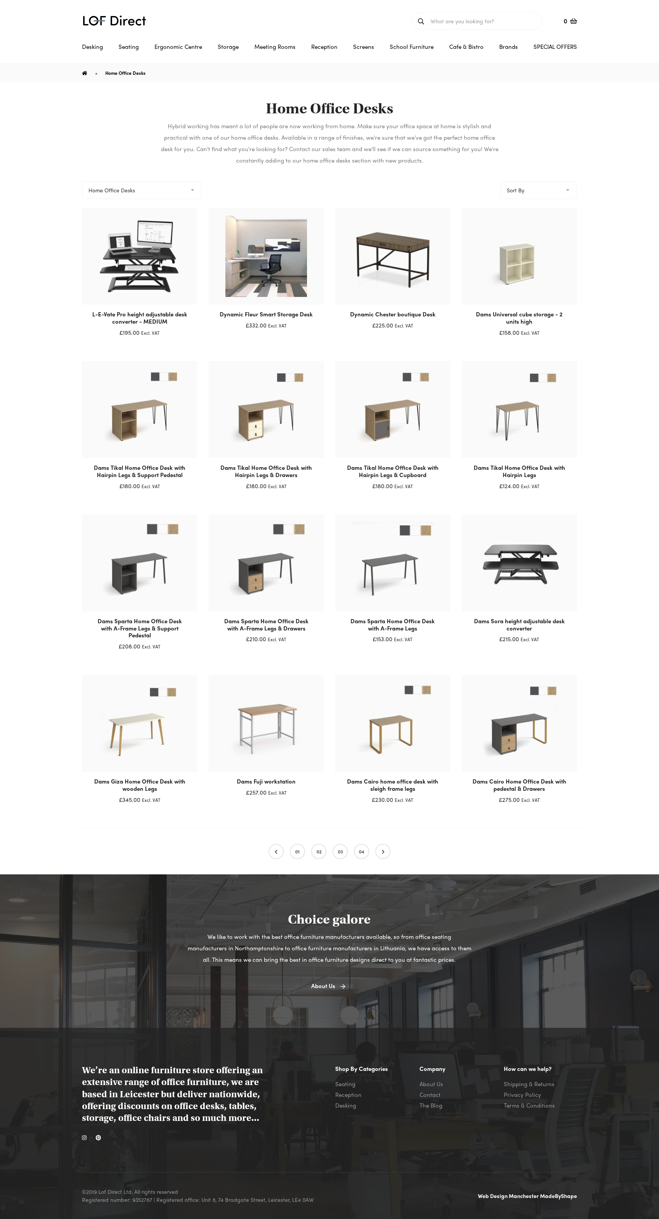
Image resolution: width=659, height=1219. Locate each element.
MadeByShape (558, 1196)
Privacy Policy (522, 1094)
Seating (345, 1084)
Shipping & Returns (529, 1084)
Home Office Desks (125, 72)
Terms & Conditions (529, 1105)
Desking (345, 1105)
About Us (431, 1084)
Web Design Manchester (509, 1196)
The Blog (431, 1105)
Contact (430, 1094)
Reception (348, 1094)
